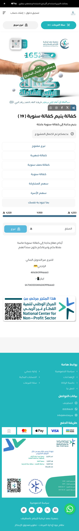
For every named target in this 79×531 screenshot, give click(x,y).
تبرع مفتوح (38, 146)
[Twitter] (47, 510)
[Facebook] (39, 510)
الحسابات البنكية (28, 377)
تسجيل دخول (32, 13)
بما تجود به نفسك (38, 203)
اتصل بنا (70, 389)
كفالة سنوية (38, 174)
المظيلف (68, 403)
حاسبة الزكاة (68, 383)
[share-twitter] (67, 108)
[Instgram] (55, 510)
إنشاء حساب (16, 13)
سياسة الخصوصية (65, 372)
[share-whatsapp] (51, 108)
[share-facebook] (61, 108)
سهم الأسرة (38, 193)
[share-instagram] (56, 108)
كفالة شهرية (38, 156)
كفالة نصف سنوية (39, 165)
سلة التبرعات (30, 383)
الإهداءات (69, 377)
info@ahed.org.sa (65, 415)
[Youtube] (31, 510)
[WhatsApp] (23, 510)
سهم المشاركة (38, 184)
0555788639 (67, 409)
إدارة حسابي (30, 372)
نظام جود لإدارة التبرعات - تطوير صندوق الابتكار (39, 525)
